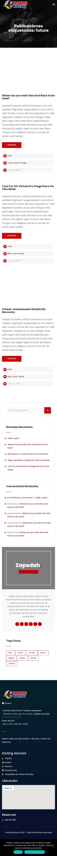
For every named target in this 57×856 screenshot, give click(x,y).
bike (9, 253)
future (16, 162)
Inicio (28, 33)
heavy (43, 652)
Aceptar (18, 852)
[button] (54, 4)
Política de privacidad (34, 852)
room (33, 658)
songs (12, 663)
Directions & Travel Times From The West (28, 454)
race (10, 155)
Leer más (11, 145)
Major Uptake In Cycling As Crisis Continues (29, 460)
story (10, 246)
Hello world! (13, 438)
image (23, 162)
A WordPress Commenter (20, 497)
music (22, 658)
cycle (10, 162)
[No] (53, 847)
